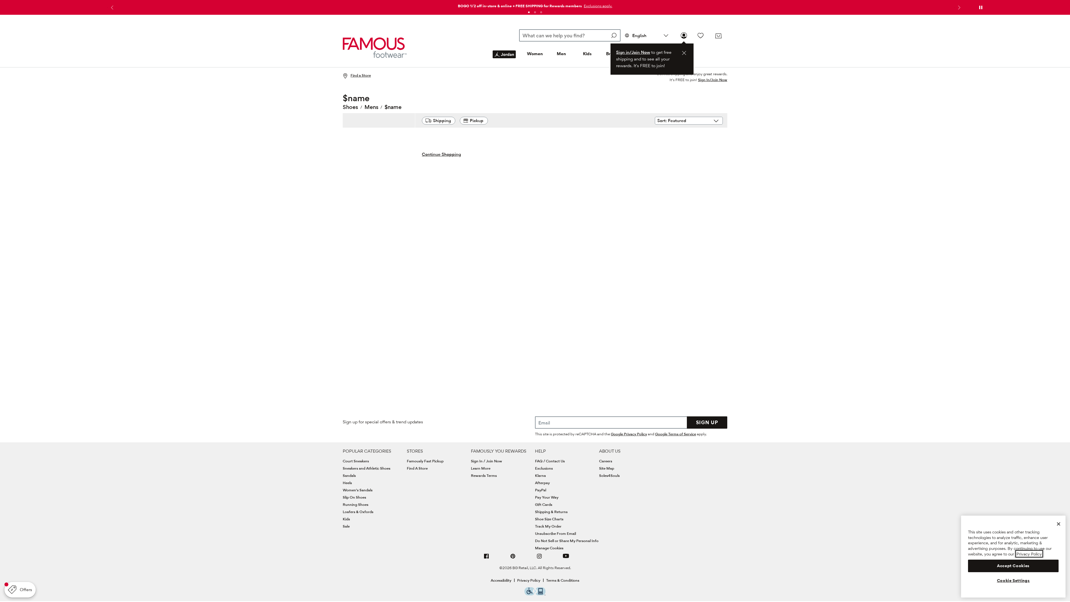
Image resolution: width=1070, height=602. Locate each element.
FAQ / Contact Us (550, 461)
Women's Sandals (358, 490)
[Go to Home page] (375, 47)
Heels (347, 482)
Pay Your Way (546, 497)
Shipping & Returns (551, 511)
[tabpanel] (535, 5)
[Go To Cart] (718, 36)
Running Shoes (355, 504)
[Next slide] (958, 7)
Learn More (480, 468)
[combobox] (569, 35)
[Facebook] (486, 558)
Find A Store (417, 468)
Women (535, 53)
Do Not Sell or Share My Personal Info (567, 540)
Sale (346, 526)
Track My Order (548, 526)
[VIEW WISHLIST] (700, 35)
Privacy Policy (528, 580)
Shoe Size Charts (549, 519)
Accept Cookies (1013, 565)
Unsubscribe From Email (555, 533)
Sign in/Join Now (633, 52)
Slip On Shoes (354, 497)
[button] (597, 6)
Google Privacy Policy (629, 434)
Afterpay (542, 482)
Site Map (606, 468)
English (639, 35)
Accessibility (501, 580)
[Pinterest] (513, 558)
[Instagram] (539, 558)
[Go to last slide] (111, 7)
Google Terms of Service (675, 434)
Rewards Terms (484, 475)
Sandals (349, 475)
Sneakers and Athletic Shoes (366, 468)
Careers (605, 461)
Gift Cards (543, 504)
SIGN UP (707, 422)
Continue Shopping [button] (441, 154)
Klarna (540, 475)
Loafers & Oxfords (358, 511)
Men (561, 53)
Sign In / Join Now (486, 461)
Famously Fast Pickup (425, 461)
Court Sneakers (356, 461)
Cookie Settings (1013, 580)
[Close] (1058, 524)
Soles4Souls (609, 475)
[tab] (529, 12)
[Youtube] (565, 558)
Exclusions (544, 468)
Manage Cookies (549, 548)
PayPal (540, 490)
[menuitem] (504, 58)
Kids (587, 53)
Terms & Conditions (562, 580)
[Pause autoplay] (980, 7)
